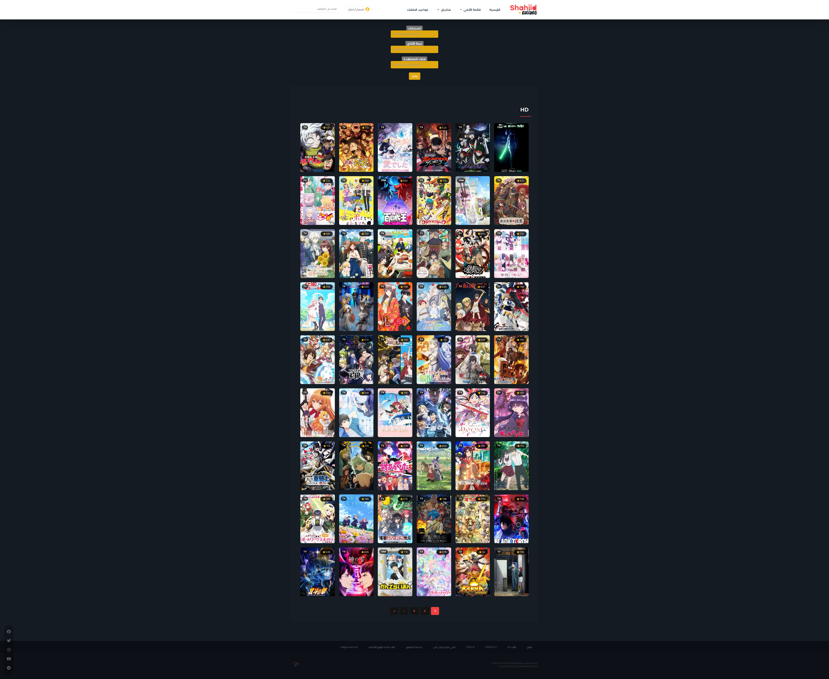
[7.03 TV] (356, 200)
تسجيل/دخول (356, 9)
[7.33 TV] (356, 253)
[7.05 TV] (317, 306)
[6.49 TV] (434, 306)
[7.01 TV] (356, 465)
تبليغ (529, 647)
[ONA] (511, 147)
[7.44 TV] (317, 200)
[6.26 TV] (356, 571)
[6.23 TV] (434, 147)
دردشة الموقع (414, 647)
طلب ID (512, 647)
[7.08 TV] (395, 306)
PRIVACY (491, 647)
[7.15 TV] (434, 200)
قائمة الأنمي (472, 10)
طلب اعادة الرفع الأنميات (381, 647)
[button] (414, 34)
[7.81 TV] (395, 412)
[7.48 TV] (395, 465)
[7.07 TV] (511, 359)
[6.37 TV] (473, 306)
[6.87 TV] (317, 359)
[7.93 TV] (356, 412)
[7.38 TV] (511, 518)
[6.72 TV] (356, 359)
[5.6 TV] (473, 571)
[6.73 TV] (395, 518)
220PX (295, 664)
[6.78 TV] (434, 571)
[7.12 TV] (356, 147)
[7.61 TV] (395, 359)
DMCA (470, 647)
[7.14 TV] (511, 465)
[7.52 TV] (511, 253)
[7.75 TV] (473, 518)
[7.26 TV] (317, 412)
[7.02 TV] (511, 306)
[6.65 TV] (473, 253)
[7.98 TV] (434, 518)
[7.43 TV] (473, 412)
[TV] (473, 147)
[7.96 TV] (511, 571)
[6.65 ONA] (395, 200)
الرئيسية (494, 10)
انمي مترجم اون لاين (444, 647)
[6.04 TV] (356, 306)
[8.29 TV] (434, 465)
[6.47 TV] (473, 359)
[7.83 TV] (356, 518)
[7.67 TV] (511, 412)
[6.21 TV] (317, 147)
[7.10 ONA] (395, 571)
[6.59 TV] (317, 571)
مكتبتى (446, 10)
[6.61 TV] (317, 253)
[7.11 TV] (434, 359)
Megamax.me (349, 647)
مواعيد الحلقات (417, 10)
